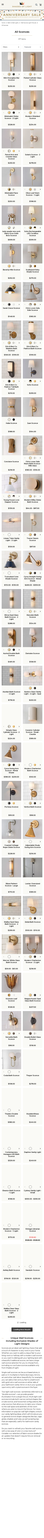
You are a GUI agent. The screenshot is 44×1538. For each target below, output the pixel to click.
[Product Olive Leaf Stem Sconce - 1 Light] (32, 177)
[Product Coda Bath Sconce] (11, 1059)
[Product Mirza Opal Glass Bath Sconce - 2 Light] (11, 599)
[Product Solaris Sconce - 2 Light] (32, 138)
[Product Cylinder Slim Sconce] (32, 1484)
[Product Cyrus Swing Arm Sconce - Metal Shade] (11, 752)
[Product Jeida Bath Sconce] (32, 906)
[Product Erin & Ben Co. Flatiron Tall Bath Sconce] (11, 369)
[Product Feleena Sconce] (11, 1369)
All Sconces (5, 25)
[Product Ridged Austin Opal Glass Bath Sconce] (32, 982)
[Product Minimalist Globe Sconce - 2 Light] (11, 100)
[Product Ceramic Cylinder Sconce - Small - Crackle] (32, 714)
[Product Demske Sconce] (32, 637)
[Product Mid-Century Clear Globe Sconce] (32, 1446)
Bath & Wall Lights (13, 23)
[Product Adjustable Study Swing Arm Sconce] (32, 829)
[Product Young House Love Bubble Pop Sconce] (11, 1522)
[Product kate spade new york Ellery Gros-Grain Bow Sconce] (11, 215)
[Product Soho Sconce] (32, 369)
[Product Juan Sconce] (32, 407)
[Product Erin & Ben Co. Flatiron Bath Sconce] (32, 330)
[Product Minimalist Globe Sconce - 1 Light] (32, 1292)
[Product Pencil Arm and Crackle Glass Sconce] (11, 138)
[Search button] (36, 5)
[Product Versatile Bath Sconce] (11, 1021)
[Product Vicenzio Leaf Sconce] (11, 982)
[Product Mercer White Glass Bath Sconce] (11, 944)
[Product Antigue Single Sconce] (11, 1331)
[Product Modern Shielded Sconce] (32, 100)
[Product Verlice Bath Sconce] (32, 791)
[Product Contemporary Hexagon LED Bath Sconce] (11, 1136)
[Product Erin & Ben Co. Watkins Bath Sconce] (11, 330)
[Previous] (3, 74)
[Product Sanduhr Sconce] (32, 1254)
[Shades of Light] (22, 4)
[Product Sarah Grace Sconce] (11, 292)
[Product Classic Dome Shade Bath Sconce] (11, 1407)
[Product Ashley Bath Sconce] (11, 1254)
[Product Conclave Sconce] (11, 445)
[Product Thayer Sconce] (32, 1059)
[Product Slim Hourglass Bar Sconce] (11, 62)
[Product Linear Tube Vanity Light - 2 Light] (11, 522)
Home (3, 23)
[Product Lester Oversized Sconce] (32, 867)
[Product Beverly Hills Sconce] (11, 253)
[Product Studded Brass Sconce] (32, 1098)
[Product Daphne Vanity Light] (32, 1136)
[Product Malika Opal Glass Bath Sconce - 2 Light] (11, 906)
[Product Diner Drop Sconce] (32, 1522)
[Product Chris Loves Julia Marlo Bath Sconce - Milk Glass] (32, 445)
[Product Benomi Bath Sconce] (32, 1331)
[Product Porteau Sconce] (11, 791)
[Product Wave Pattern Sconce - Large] (11, 867)
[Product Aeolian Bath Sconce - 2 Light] (11, 675)
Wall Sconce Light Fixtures (28, 23)
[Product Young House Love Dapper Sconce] (11, 484)
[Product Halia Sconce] (11, 407)
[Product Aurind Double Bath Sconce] (11, 637)
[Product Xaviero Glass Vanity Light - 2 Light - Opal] (32, 675)
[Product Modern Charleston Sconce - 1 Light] (11, 1213)
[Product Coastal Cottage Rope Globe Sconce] (11, 829)
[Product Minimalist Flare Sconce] (11, 177)
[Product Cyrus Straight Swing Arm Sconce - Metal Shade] (32, 560)
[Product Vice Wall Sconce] (11, 1446)
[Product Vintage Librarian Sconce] (32, 1213)
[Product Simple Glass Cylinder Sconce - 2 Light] (11, 714)
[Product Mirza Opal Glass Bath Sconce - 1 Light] (32, 1407)
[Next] (19, 74)
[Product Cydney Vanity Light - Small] (32, 1174)
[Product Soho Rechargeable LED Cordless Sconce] (32, 215)
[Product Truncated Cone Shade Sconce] (11, 560)
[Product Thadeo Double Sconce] (11, 1098)
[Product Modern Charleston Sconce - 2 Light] (32, 944)
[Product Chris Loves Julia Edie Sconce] (32, 292)
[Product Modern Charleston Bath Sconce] (32, 752)
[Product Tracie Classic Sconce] (32, 522)
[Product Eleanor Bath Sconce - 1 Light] (11, 1174)
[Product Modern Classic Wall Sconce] (11, 1484)
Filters (5, 47)
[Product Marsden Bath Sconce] (32, 599)
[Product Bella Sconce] (32, 1369)
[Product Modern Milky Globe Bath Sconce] (32, 484)
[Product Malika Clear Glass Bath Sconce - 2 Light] (11, 1292)
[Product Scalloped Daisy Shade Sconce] (32, 253)
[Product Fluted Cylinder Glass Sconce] (32, 62)
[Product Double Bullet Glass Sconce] (32, 1021)
